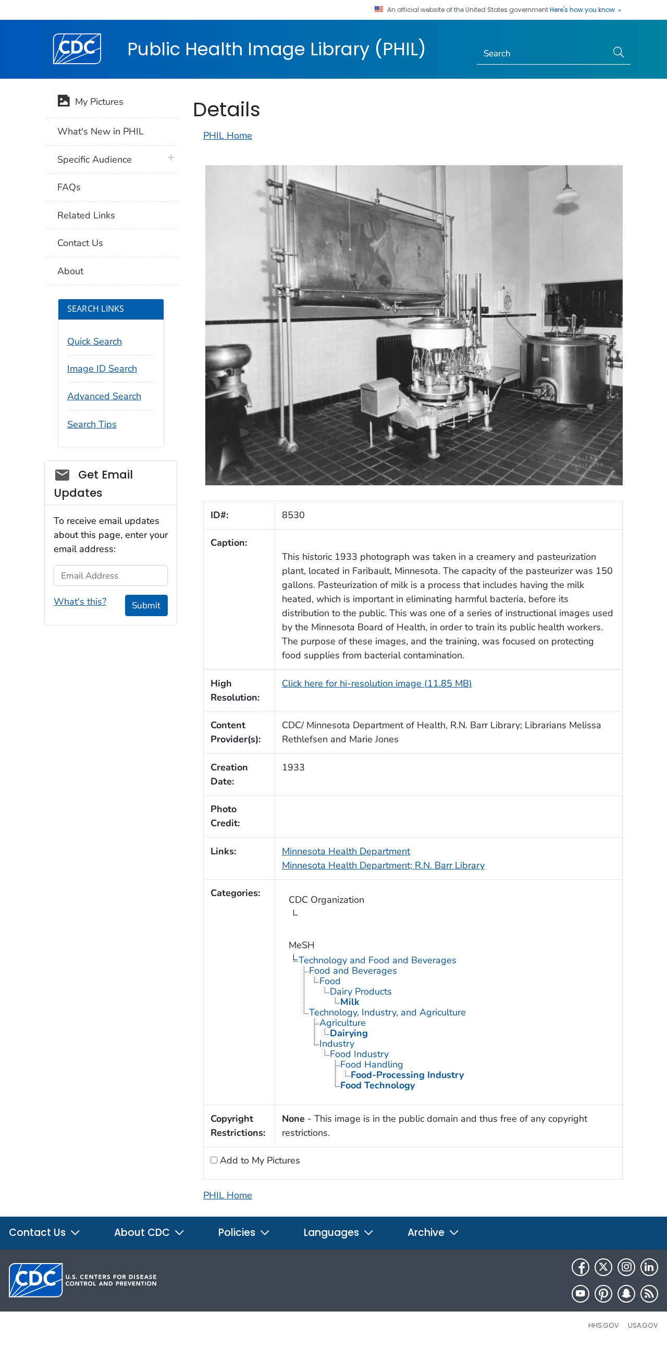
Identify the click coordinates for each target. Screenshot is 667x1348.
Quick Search (94, 341)
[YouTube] (580, 1294)
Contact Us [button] (38, 1233)
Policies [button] (238, 1233)
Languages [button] (333, 1233)
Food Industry (359, 1054)
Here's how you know (583, 10)
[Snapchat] (626, 1294)
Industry (336, 1043)
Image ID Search (102, 368)
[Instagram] (626, 1267)
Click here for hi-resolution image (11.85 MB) (377, 683)
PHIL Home (227, 135)
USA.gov (643, 1325)
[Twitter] (603, 1267)
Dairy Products (361, 991)
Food (330, 981)
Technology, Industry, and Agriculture (387, 1012)
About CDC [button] (143, 1233)
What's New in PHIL (100, 131)
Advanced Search (104, 396)
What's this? (80, 601)
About (70, 271)
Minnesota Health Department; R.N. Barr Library (383, 865)
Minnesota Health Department (346, 851)
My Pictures (96, 101)
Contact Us (80, 243)
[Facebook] (580, 1267)
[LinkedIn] (649, 1267)
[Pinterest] (603, 1294)
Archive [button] (427, 1233)
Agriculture (342, 1022)
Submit (146, 605)
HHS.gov (603, 1325)
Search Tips (92, 424)
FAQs (69, 187)
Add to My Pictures (258, 1160)
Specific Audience (94, 159)
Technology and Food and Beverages (377, 960)
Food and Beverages (353, 970)
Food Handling (371, 1064)
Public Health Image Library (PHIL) (276, 49)
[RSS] (649, 1294)
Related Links (86, 215)
